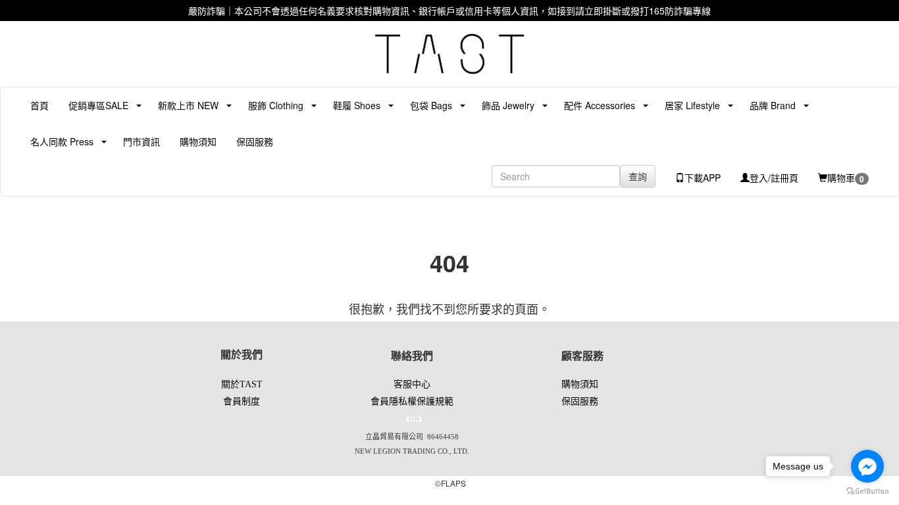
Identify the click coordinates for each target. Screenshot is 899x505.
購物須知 (198, 141)
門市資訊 (141, 141)
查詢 (638, 176)
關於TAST (242, 384)
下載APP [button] (702, 177)
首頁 (39, 105)
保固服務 (254, 141)
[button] (93, 105)
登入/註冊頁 (774, 177)
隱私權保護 (412, 401)
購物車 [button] (845, 178)
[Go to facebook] (867, 466)
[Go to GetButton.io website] (867, 491)
